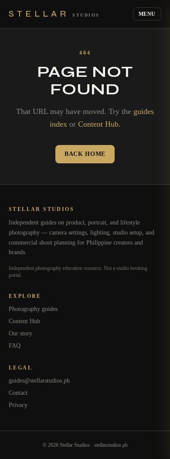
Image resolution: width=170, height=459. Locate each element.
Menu (147, 14)
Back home (85, 154)
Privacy (18, 405)
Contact (18, 393)
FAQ (14, 345)
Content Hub (98, 124)
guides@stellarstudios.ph (39, 380)
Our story (20, 333)
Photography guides (33, 309)
